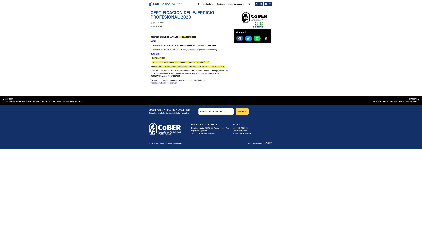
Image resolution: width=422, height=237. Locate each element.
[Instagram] (270, 4)
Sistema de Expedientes (242, 133)
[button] (249, 4)
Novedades (157, 26)
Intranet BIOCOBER (240, 128)
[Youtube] (266, 4)
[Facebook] (257, 4)
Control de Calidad (240, 131)
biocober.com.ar (203, 73)
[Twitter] (261, 4)
